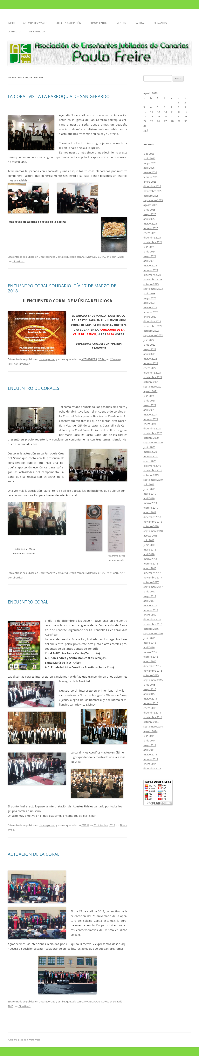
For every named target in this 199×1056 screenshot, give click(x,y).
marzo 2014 (150, 754)
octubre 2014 (151, 722)
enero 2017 (149, 614)
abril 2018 (148, 554)
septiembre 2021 (153, 386)
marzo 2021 (150, 414)
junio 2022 (149, 344)
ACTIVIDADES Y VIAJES (35, 23)
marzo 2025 (150, 223)
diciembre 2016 (152, 619)
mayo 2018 (149, 549)
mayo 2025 (149, 214)
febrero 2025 (150, 228)
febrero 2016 (150, 656)
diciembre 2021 (152, 372)
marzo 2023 (150, 307)
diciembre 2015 (152, 666)
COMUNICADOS (98, 23)
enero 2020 (149, 461)
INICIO (11, 23)
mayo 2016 (149, 642)
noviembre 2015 (152, 670)
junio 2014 (149, 740)
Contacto (14, 31)
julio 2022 (148, 340)
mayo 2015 (149, 689)
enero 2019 (149, 512)
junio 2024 (149, 251)
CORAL (102, 256)
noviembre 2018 (152, 521)
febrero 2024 (150, 270)
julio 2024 (148, 247)
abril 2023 (148, 302)
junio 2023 (149, 293)
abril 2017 (148, 601)
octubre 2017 (151, 582)
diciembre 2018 (152, 517)
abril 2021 (148, 410)
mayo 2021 (149, 405)
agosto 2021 (150, 391)
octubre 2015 (151, 675)
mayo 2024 (149, 256)
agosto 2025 (150, 205)
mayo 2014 (149, 745)
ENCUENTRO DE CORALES (33, 388)
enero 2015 (149, 708)
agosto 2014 (150, 731)
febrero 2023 (150, 312)
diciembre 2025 (152, 186)
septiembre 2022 (153, 335)
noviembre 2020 (152, 433)
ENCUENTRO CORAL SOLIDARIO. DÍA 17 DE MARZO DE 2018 (62, 288)
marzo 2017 (150, 605)
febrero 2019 (150, 507)
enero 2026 (149, 181)
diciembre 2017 (152, 573)
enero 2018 (149, 568)
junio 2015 (149, 684)
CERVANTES (160, 23)
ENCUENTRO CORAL (28, 602)
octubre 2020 (151, 438)
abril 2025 (148, 219)
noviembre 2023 (152, 279)
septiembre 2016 (153, 633)
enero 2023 (149, 316)
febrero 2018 (150, 563)
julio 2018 (148, 540)
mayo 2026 (149, 163)
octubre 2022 (151, 330)
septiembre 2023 (153, 288)
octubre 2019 (151, 475)
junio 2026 (149, 158)
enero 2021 (149, 424)
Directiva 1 (18, 261)
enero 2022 (149, 368)
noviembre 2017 (152, 577)
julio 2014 (148, 736)
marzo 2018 (150, 559)
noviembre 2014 (152, 717)
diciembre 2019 (152, 465)
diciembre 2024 (152, 237)
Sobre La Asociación (68, 23)
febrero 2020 (150, 456)
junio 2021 (149, 400)
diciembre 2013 (152, 768)
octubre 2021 (151, 382)
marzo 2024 (150, 265)
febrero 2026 (150, 177)
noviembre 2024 (152, 242)
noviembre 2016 (152, 624)
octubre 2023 (151, 284)
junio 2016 (149, 638)
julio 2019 (148, 484)
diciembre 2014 (152, 712)
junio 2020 (149, 447)
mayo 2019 (149, 493)
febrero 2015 (150, 703)
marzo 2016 (150, 652)
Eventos (121, 23)
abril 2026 (148, 167)
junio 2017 (149, 591)
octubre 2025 (151, 195)
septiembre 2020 (153, 442)
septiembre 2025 (153, 200)
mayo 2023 (149, 298)
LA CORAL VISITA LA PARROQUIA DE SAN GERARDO (59, 96)
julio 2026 (148, 153)
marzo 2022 (150, 358)
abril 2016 (148, 647)
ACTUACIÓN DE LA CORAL (33, 854)
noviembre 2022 (152, 326)
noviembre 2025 (152, 191)
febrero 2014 (150, 759)
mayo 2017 (149, 596)
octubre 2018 (151, 526)
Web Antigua (37, 31)
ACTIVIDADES (89, 256)
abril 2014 (148, 750)
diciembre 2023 (152, 275)
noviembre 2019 (152, 470)
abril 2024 (148, 261)
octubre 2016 (151, 628)
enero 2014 (149, 764)
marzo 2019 (150, 503)
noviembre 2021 (152, 377)
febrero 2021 (150, 419)
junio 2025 (149, 209)
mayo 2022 (149, 349)
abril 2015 (148, 694)
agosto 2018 (150, 535)
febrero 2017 (150, 610)
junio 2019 (149, 489)
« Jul (145, 130)
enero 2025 (149, 233)
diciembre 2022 (152, 321)
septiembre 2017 (153, 587)
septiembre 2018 (153, 531)
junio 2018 (149, 545)
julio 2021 (148, 396)
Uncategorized (47, 256)
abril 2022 (148, 354)
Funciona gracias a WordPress (24, 1039)
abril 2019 (148, 498)
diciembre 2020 (152, 428)
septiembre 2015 (153, 680)
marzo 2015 (150, 698)
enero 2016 (149, 661)
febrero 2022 (150, 363)
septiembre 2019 (153, 479)
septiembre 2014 (153, 726)
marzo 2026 (150, 172)
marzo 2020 (150, 451)
